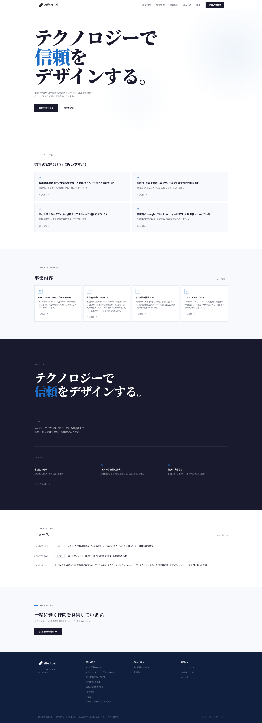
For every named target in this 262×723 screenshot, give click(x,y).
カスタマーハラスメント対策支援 (98, 701)
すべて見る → (222, 279)
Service (90, 662)
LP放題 (88, 697)
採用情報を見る (48, 631)
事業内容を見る (46, 108)
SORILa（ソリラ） (187, 672)
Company (139, 662)
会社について (42, 484)
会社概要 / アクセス (141, 667)
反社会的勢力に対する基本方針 (92, 717)
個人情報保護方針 (45, 717)
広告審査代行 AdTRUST (95, 677)
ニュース (187, 5)
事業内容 (146, 5)
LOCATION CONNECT (95, 687)
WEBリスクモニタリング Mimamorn (100, 672)
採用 (198, 5)
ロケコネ (184, 677)
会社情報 (160, 5)
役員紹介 (174, 5)
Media (184, 662)
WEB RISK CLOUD (93, 682)
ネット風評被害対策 (93, 667)
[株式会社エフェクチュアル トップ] (48, 4)
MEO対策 (90, 692)
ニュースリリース (187, 667)
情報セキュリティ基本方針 (66, 717)
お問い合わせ (215, 5)
